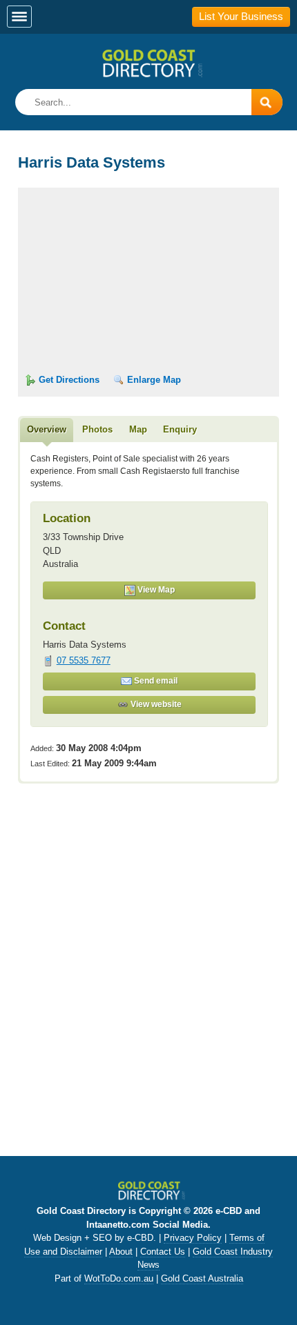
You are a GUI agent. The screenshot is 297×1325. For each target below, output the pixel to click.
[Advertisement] (148, 987)
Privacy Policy (193, 1238)
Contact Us (162, 1251)
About (121, 1251)
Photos (97, 429)
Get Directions (67, 380)
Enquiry (180, 429)
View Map (155, 590)
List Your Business (241, 16)
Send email (155, 681)
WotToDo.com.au (118, 1278)
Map (138, 429)
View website (155, 704)
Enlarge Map (152, 380)
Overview (46, 429)
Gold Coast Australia (202, 1278)
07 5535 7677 (84, 660)
